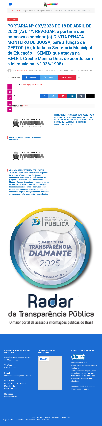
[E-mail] (9, 103)
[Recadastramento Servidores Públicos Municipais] (28, 123)
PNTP (82, 386)
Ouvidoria (8, 397)
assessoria (79, 371)
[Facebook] (9, 86)
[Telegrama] (9, 109)
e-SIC (15, 397)
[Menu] (10, 4)
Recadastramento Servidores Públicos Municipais (25, 138)
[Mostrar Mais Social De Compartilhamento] (78, 77)
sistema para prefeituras (86, 365)
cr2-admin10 (21, 70)
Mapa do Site (8, 420)
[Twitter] (9, 91)
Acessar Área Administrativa (25, 420)
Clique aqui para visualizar (32, 84)
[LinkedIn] (9, 97)
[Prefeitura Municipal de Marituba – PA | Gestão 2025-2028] (51, 4)
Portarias (13, 20)
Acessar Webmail (43, 420)
